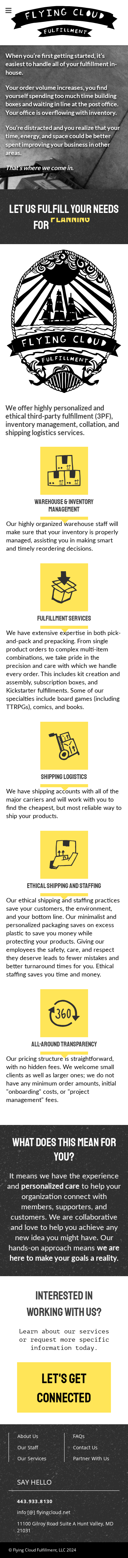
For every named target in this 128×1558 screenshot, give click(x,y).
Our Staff (27, 1447)
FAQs (79, 1436)
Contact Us (85, 1447)
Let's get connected (64, 1388)
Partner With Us (91, 1458)
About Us (27, 1436)
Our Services (31, 1458)
